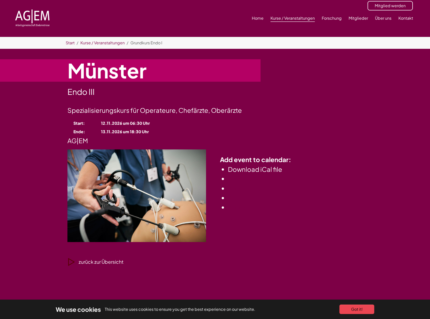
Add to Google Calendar (264, 179)
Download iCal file (255, 169)
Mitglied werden (390, 5)
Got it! (357, 309)
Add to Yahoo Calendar (262, 207)
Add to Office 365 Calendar (269, 198)
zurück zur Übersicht (101, 262)
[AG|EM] (32, 18)
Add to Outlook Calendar (265, 188)
